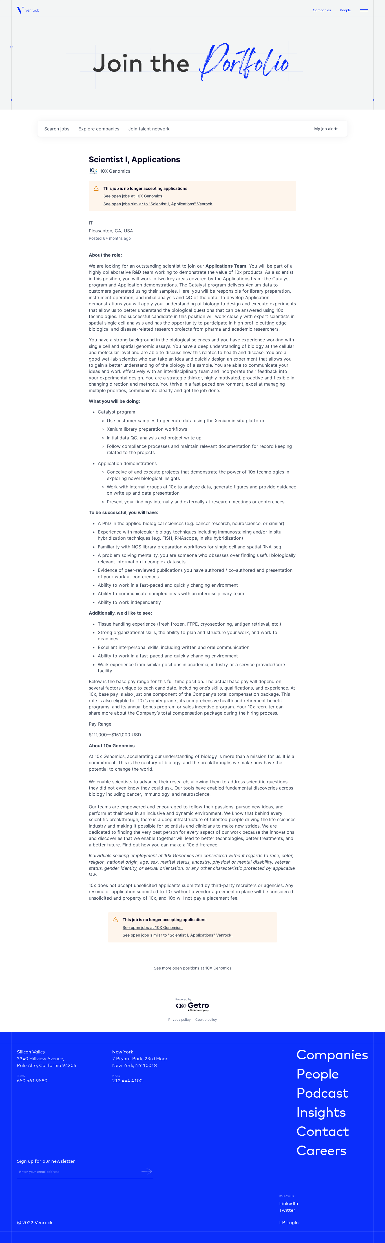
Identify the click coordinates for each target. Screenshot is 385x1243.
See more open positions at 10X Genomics (192, 968)
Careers (321, 1151)
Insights (321, 1113)
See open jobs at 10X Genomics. (133, 196)
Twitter (287, 1210)
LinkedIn (288, 1203)
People (345, 10)
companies (98, 129)
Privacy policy (179, 1019)
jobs (56, 129)
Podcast (322, 1093)
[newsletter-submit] (146, 1171)
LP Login (289, 1222)
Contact (322, 1132)
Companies (322, 10)
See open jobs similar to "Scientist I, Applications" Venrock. (158, 203)
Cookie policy (206, 1019)
